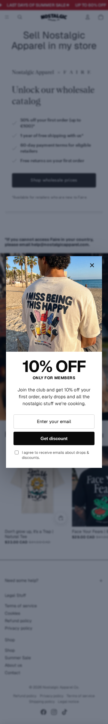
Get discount (54, 438)
